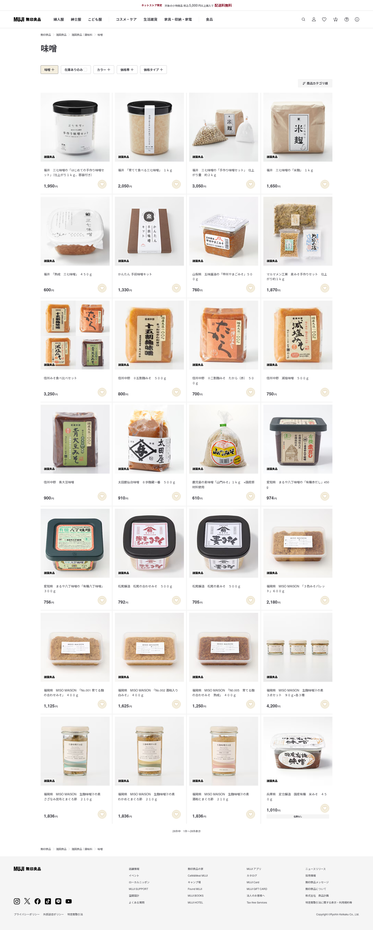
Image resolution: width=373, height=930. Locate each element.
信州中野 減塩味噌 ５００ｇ (288, 378)
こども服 (95, 19)
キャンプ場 (194, 882)
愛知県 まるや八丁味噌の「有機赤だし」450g (298, 484)
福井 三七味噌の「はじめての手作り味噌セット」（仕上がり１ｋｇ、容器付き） (74, 172)
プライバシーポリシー (27, 914)
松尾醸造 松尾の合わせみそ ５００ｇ (145, 586)
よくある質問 (136, 902)
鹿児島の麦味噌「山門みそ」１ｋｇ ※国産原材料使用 (223, 484)
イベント (134, 875)
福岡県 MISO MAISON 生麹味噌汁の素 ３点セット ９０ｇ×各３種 (296, 692)
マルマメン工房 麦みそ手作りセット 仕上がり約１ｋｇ (297, 276)
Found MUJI (195, 889)
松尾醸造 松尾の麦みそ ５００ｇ (216, 586)
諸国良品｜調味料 (82, 34)
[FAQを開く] (347, 19)
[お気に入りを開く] (324, 19)
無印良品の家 (195, 869)
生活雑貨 (150, 19)
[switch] (102, 184)
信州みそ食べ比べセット (60, 378)
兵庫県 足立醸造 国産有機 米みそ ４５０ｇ (297, 796)
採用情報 (310, 875)
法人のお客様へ (256, 895)
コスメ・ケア (126, 19)
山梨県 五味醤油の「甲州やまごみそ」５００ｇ (222, 276)
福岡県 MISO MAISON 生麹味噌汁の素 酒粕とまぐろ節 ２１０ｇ (222, 796)
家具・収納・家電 (178, 19)
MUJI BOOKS (196, 895)
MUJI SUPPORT (138, 889)
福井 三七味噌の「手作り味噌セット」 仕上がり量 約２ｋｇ (223, 172)
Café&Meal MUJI (198, 875)
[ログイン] (314, 19)
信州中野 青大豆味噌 (59, 482)
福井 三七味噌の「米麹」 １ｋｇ (290, 170)
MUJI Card (253, 882)
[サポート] (357, 19)
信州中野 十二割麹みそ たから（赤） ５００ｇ (223, 380)
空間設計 (134, 895)
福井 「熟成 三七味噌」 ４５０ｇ (68, 274)
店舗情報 (134, 869)
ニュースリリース (315, 869)
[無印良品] (27, 869)
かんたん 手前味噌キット (135, 274)
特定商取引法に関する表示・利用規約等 (328, 902)
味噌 (100, 34)
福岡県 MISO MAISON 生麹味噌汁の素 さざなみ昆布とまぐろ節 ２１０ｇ (74, 796)
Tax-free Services (257, 902)
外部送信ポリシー (53, 914)
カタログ (252, 875)
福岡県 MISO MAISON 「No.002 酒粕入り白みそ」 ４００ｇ (148, 692)
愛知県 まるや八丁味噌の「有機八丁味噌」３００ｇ (74, 588)
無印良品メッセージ (317, 882)
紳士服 (76, 19)
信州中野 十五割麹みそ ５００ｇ (142, 378)
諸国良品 (61, 34)
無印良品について (315, 889)
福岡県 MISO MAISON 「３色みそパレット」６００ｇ (296, 588)
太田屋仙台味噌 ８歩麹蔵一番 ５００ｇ (146, 482)
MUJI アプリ (254, 869)
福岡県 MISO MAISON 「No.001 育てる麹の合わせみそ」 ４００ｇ (74, 692)
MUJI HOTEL (195, 902)
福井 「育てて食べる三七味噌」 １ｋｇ (145, 170)
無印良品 (46, 34)
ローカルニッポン (139, 882)
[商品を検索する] (303, 19)
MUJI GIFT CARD (257, 889)
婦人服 (59, 19)
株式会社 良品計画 (317, 895)
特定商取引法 (75, 914)
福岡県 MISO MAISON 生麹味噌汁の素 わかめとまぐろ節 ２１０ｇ (148, 796)
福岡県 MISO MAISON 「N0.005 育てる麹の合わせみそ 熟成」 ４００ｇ (223, 692)
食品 (209, 19)
